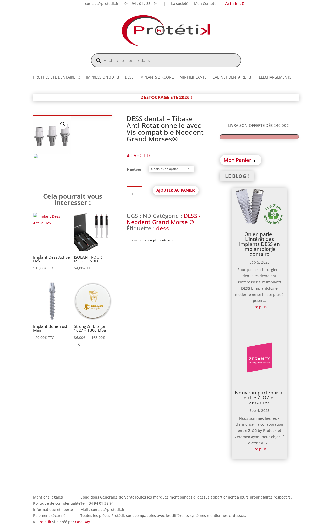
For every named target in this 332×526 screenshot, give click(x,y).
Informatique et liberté (53, 509)
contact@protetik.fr (102, 4)
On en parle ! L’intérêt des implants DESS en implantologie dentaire (259, 244)
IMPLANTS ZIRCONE (156, 77)
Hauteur (134, 169)
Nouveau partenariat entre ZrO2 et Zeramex (259, 397)
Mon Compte (205, 4)
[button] (62, 124)
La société (179, 4)
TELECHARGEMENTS (274, 77)
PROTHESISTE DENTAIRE (54, 77)
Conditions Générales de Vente (107, 497)
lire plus (259, 306)
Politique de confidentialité (56, 503)
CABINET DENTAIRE (229, 77)
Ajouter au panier (175, 190)
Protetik (44, 521)
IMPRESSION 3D (100, 77)
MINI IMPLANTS (193, 77)
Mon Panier (237, 160)
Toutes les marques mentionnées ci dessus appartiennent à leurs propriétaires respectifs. (213, 497)
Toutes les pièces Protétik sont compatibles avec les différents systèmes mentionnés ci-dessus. (163, 515)
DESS (129, 77)
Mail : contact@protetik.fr (102, 509)
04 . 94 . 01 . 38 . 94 (141, 4)
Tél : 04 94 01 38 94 (97, 503)
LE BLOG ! (237, 176)
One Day (82, 521)
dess (162, 228)
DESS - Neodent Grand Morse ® (163, 219)
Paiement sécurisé (49, 515)
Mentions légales (48, 497)
